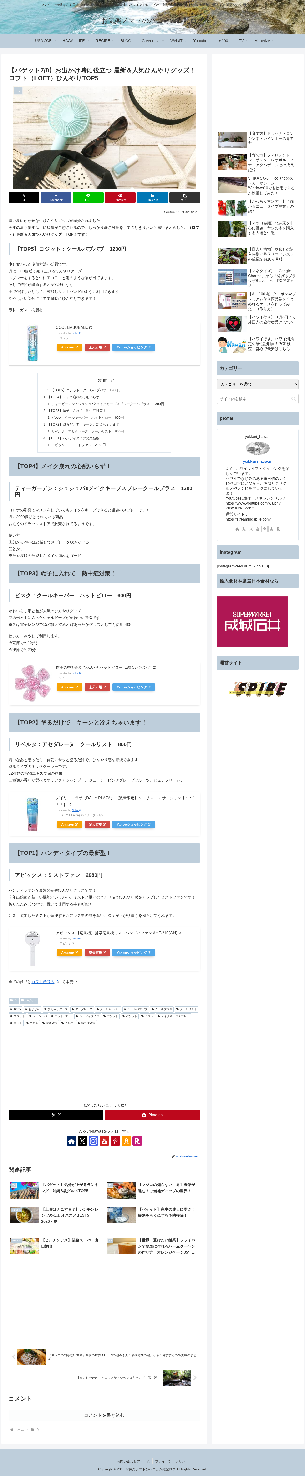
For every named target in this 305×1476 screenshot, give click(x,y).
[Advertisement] (104, 1063)
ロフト (18, 1023)
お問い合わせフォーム (133, 1461)
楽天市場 (95, 347)
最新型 (69, 1023)
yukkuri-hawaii (258, 461)
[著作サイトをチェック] (71, 1141)
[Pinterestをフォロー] (115, 1141)
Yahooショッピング (132, 347)
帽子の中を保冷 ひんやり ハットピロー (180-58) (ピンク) (104, 667)
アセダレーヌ (83, 1009)
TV (15, 1000)
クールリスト (188, 1009)
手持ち (34, 1023)
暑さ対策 (51, 1023)
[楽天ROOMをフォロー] (137, 1141)
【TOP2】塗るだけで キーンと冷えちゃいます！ (85, 424)
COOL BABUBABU (72, 328)
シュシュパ (40, 1016)
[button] (184, 197)
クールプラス (163, 1009)
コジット (19, 1016)
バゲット (31, 1000)
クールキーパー (110, 1009)
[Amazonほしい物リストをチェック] (126, 1141)
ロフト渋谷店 (42, 982)
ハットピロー (63, 1016)
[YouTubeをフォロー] (104, 1141)
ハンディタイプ (89, 1016)
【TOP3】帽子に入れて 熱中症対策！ (76, 410)
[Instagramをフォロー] (93, 1141)
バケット (112, 1016)
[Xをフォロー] (82, 1141)
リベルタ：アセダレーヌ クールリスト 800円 (87, 431)
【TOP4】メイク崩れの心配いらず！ (75, 397)
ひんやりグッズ (58, 1009)
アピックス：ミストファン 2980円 (78, 445)
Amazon (67, 347)
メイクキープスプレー (175, 1016)
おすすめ (34, 1009)
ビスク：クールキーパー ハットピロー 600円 (87, 417)
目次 (98, 380)
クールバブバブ (137, 1009)
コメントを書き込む (104, 1415)
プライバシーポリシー (171, 1461)
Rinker (75, 333)
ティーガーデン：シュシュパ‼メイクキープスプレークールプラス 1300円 (107, 404)
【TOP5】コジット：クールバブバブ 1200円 (86, 390)
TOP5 (17, 1009)
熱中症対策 (88, 1023)
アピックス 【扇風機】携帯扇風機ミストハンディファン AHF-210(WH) (116, 933)
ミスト (149, 1016)
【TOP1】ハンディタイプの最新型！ (75, 438)
